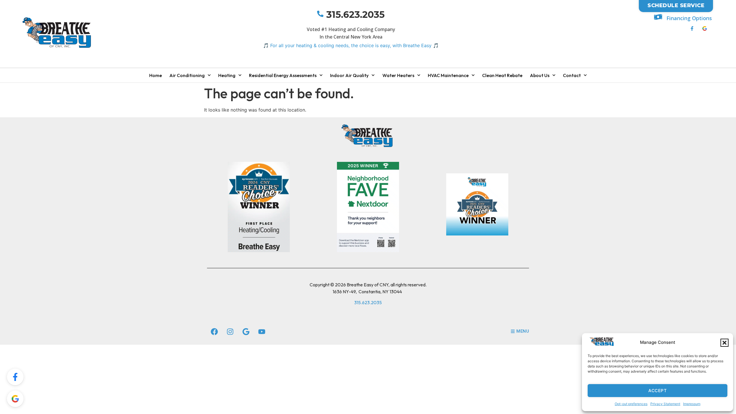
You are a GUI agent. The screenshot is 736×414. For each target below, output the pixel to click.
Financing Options (689, 18)
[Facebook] (214, 332)
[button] (724, 343)
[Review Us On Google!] (15, 398)
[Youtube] (261, 332)
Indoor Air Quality (349, 75)
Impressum (691, 404)
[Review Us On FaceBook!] (15, 377)
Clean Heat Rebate (502, 75)
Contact (572, 75)
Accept (657, 390)
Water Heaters (398, 75)
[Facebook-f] (692, 28)
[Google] (246, 332)
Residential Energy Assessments (283, 75)
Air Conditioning (187, 75)
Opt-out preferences (631, 404)
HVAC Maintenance (448, 75)
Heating (226, 75)
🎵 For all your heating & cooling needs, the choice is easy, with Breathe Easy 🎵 (351, 45)
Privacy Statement (665, 404)
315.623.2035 (355, 14)
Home (155, 75)
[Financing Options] (658, 17)
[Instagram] (230, 332)
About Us (539, 75)
